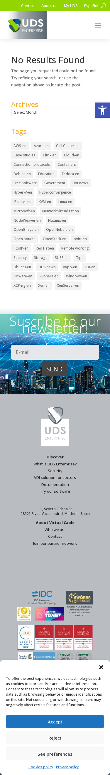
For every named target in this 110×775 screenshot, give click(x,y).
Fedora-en (70, 173)
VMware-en (22, 276)
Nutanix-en (57, 220)
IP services (22, 201)
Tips (80, 257)
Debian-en (22, 173)
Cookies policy (40, 766)
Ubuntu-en (22, 266)
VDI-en (89, 266)
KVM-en (45, 201)
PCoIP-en (20, 248)
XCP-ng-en (22, 285)
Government (54, 182)
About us (49, 6)
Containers (66, 164)
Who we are (55, 529)
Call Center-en (67, 145)
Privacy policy (67, 766)
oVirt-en (80, 238)
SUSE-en (62, 257)
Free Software (25, 182)
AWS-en (19, 145)
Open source (24, 238)
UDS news (47, 266)
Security (20, 257)
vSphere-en (49, 276)
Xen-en (44, 285)
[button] (102, 110)
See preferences (55, 754)
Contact (28, 6)
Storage (41, 257)
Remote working (75, 248)
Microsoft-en (24, 211)
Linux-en (65, 201)
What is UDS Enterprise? (55, 464)
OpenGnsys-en (26, 229)
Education (46, 173)
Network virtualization (60, 211)
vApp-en (70, 266)
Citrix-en (50, 155)
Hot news (80, 182)
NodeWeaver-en (27, 220)
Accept (55, 722)
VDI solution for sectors (55, 477)
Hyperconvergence (55, 192)
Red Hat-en (45, 248)
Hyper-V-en (22, 192)
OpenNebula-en (59, 229)
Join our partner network (55, 543)
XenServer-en (68, 285)
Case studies (24, 155)
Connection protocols (31, 164)
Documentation (55, 484)
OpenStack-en (54, 238)
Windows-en (76, 276)
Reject (55, 738)
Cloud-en (71, 155)
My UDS (71, 6)
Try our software (55, 491)
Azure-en (41, 145)
